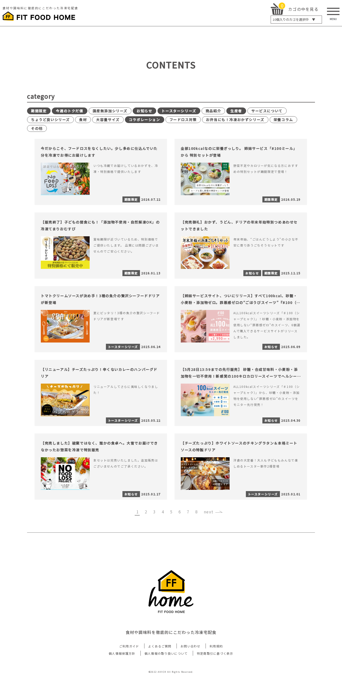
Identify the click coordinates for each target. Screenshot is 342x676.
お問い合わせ (191, 646)
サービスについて (267, 110)
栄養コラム (283, 119)
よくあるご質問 (160, 646)
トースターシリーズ (178, 110)
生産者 (236, 110)
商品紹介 (213, 110)
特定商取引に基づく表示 (215, 653)
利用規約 (216, 646)
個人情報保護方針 (122, 653)
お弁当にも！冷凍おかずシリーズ (235, 119)
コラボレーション (144, 119)
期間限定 (39, 110)
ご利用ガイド (129, 646)
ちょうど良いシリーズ (50, 119)
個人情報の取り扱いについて (166, 653)
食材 (83, 119)
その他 (37, 128)
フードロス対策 (183, 119)
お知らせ (144, 110)
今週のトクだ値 (69, 110)
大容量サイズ (108, 119)
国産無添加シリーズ (110, 110)
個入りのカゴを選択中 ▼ (294, 19)
